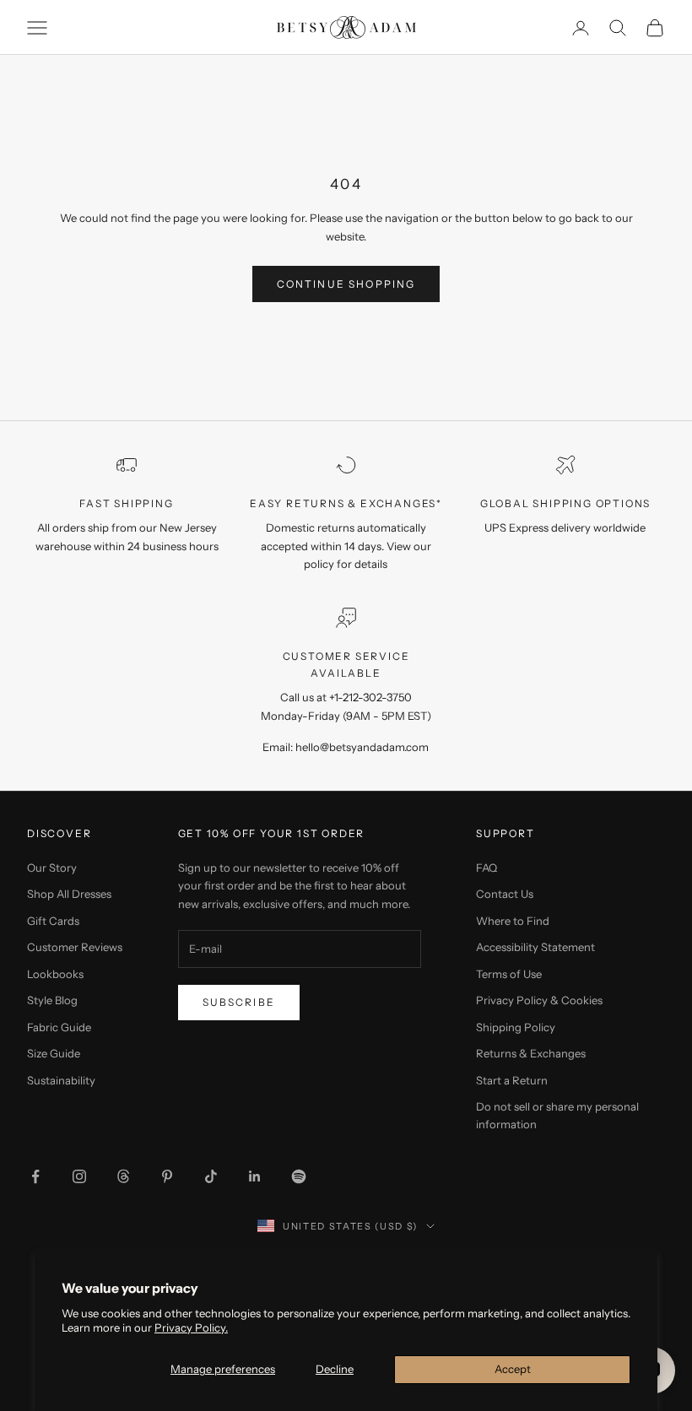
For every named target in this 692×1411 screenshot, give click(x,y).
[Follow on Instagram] (79, 1176)
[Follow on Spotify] (298, 1176)
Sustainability (61, 1080)
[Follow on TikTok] (211, 1176)
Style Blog (52, 1000)
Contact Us (504, 893)
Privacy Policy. (191, 1327)
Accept (513, 1369)
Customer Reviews (74, 947)
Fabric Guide (59, 1027)
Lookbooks (55, 974)
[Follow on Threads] (123, 1176)
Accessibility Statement (535, 947)
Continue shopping (346, 284)
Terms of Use (509, 974)
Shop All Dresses (69, 893)
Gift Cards (53, 920)
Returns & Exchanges (531, 1053)
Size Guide (53, 1053)
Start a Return (512, 1080)
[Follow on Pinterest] (167, 1176)
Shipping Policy (515, 1027)
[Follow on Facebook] (35, 1176)
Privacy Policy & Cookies (539, 1000)
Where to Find (512, 920)
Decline (335, 1369)
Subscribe (239, 1002)
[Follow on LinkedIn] (254, 1176)
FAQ (486, 867)
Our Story (52, 867)
